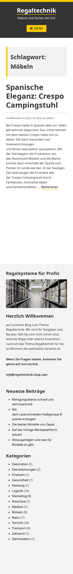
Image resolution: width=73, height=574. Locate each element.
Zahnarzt (18, 533)
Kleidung (18, 485)
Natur (16, 518)
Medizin (17, 507)
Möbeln (17, 512)
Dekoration (20, 464)
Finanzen (18, 475)
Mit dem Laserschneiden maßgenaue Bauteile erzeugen (37, 414)
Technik (17, 523)
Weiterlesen (49, 187)
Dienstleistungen (24, 469)
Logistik (17, 491)
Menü (38, 28)
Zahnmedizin (21, 539)
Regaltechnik (36, 10)
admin (50, 118)
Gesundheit (20, 480)
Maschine (19, 501)
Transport (19, 528)
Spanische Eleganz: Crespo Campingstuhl (35, 96)
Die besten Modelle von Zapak (33, 424)
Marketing (19, 496)
